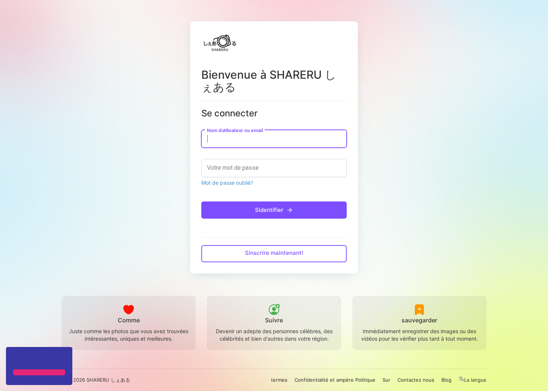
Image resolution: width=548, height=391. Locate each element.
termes (279, 380)
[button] (14, 359)
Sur (386, 380)
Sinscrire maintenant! (274, 252)
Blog (446, 380)
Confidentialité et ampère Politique (335, 380)
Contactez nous (415, 380)
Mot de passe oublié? (227, 182)
